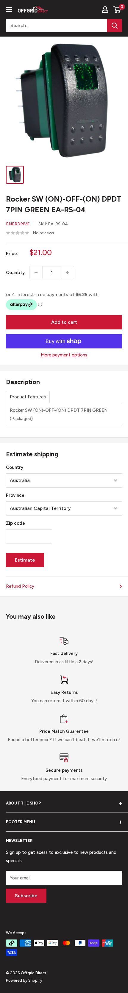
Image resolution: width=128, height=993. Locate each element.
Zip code (15, 523)
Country (14, 467)
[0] (117, 9)
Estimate (25, 560)
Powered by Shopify (24, 980)
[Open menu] (9, 9)
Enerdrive (18, 224)
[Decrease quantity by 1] (36, 272)
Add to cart (64, 322)
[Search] (114, 25)
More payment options (64, 355)
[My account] (105, 9)
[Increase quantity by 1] (67, 272)
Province (15, 495)
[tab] (28, 397)
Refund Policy (20, 586)
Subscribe (26, 895)
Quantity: (16, 272)
